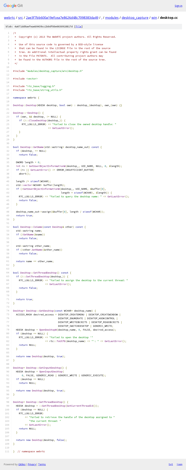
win (154, 17)
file (78, 26)
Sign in (178, 5)
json (179, 464)
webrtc (9, 17)
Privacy (32, 464)
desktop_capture (135, 17)
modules (112, 17)
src (20, 17)
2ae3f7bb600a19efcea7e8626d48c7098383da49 (62, 17)
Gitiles (21, 464)
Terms (42, 464)
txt (171, 464)
